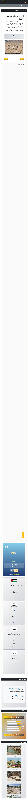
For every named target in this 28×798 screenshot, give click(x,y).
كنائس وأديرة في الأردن (18, 696)
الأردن (12, 24)
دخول (20, 5)
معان (15, 24)
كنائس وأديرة (14, 609)
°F (11, 570)
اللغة (24, 5)
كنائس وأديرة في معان (18, 698)
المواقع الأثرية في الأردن (14, 688)
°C (16, 570)
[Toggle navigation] (2, 2)
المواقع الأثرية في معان (18, 689)
